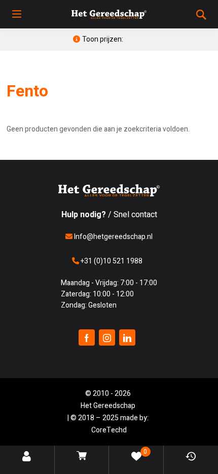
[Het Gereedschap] (109, 14)
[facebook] (87, 337)
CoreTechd (109, 430)
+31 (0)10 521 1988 (110, 261)
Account (27, 467)
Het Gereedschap (108, 405)
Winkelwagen (82, 467)
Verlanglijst (136, 459)
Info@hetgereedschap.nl (112, 236)
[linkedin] (127, 337)
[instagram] (107, 337)
